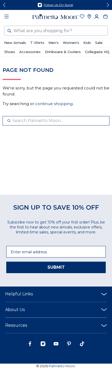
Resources (16, 325)
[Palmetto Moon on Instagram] (43, 345)
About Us (15, 309)
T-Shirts (37, 43)
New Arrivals (15, 43)
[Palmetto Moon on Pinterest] (69, 345)
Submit (56, 267)
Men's (53, 43)
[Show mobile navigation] (6, 16)
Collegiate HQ (97, 52)
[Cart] (105, 16)
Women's (71, 43)
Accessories (30, 52)
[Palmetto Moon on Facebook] (30, 345)
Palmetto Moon (62, 366)
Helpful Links (19, 293)
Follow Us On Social (58, 5)
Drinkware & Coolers (63, 52)
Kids (87, 43)
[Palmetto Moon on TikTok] (82, 345)
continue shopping (54, 103)
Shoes (9, 52)
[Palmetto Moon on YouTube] (56, 345)
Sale (99, 43)
